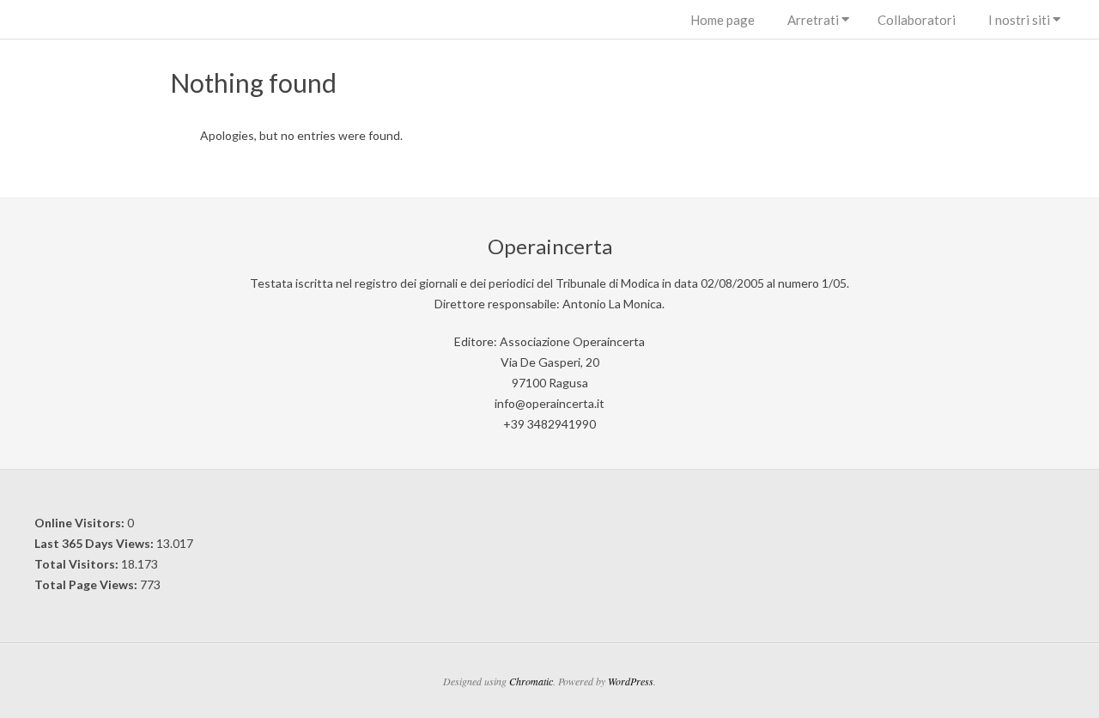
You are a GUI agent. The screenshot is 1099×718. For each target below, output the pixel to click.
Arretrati (813, 19)
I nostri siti (1019, 19)
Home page (722, 19)
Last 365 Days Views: (95, 543)
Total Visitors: (77, 564)
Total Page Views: (87, 584)
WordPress (630, 681)
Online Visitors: (80, 522)
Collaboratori (916, 19)
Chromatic (531, 681)
